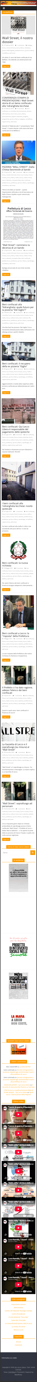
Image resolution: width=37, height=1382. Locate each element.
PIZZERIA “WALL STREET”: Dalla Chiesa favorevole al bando (18, 168)
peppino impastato (17, 116)
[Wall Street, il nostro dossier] (18, 17)
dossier (29, 111)
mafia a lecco (19, 177)
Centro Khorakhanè (18, 1314)
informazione (6, 114)
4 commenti (18, 250)
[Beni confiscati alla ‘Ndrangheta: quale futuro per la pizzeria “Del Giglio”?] (18, 281)
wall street (12, 53)
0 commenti (20, 108)
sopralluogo (30, 183)
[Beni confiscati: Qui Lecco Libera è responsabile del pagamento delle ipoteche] (18, 399)
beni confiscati (29, 172)
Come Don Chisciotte (18, 1320)
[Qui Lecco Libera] (18, 2)
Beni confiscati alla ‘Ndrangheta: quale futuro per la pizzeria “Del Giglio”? (18, 307)
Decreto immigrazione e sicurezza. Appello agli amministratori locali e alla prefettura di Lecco (18, 1072)
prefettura (14, 183)
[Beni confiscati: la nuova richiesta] (18, 542)
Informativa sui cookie (9, 1358)
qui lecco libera (29, 50)
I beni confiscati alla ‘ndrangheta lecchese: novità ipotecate (17, 506)
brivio (3, 48)
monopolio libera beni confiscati (21, 180)
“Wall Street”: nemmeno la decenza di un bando (16, 246)
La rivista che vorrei (18, 1327)
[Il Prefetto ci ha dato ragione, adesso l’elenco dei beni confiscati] (18, 667)
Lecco (18, 48)
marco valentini (6, 180)
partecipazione (6, 116)
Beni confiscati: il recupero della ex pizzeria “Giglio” (16, 365)
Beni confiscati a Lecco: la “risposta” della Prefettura (15, 634)
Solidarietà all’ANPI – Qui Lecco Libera (17, 1085)
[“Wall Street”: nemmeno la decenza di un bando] (18, 208)
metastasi (27, 48)
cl (8, 111)
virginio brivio (6, 122)
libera (22, 48)
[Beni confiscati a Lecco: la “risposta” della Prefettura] (18, 596)
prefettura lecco (19, 50)
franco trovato (24, 315)
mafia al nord (27, 177)
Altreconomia (18, 1308)
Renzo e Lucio (18, 1330)
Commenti (18, 1345)
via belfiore (5, 53)
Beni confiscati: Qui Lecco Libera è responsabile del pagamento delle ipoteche (15, 429)
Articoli (18, 1342)
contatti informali (11, 175)
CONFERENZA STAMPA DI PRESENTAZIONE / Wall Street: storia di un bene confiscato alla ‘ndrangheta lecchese (18, 101)
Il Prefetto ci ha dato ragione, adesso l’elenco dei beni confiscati (17, 690)
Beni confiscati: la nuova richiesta (15, 564)
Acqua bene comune (18, 1304)
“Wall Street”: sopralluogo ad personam (17, 805)
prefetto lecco (6, 183)
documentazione (21, 111)
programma (5, 119)
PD (29, 318)
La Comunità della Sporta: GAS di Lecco (18, 1323)
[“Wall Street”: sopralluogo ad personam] (18, 783)
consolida (13, 111)
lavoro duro (14, 114)
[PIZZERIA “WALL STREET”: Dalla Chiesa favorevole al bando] (18, 142)
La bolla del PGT (25, 1067)
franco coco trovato (22, 175)
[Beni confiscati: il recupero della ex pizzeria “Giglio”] (18, 343)
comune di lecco (10, 48)
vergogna (22, 119)
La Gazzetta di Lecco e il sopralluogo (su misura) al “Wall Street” (15, 747)
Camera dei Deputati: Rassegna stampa (18, 1311)
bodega (29, 45)
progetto (25, 116)
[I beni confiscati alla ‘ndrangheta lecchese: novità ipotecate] (18, 463)
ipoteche (25, 437)
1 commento (20, 45)
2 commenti (18, 172)
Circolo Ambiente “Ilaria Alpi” (18, 1317)
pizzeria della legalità (8, 50)
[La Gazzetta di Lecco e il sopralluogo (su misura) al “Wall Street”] (18, 724)
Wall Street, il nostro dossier (17, 40)
